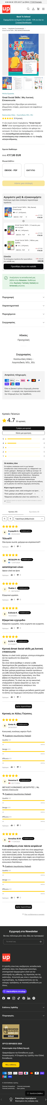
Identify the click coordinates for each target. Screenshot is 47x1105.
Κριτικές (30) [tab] (13, 512)
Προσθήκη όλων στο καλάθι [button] (23, 266)
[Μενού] (43, 8)
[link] (8, 212)
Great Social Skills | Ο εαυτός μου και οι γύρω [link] (27, 226)
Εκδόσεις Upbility (12, 1083)
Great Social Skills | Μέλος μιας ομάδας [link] (26, 241)
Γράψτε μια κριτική (23, 428)
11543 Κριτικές (36, 2)
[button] (38, 8)
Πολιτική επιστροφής (23, 1086)
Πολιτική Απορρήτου (8, 1086)
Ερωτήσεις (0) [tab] (34, 512)
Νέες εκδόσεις (10, 1065)
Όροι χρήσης (21, 1088)
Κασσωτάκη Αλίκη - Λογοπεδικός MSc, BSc (17, 115)
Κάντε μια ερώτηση (23, 433)
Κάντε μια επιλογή (23, 183)
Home (4, 28)
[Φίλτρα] (10, 518)
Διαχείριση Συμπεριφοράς (16, 28)
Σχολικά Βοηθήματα (23, 22)
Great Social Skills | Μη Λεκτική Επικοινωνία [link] (24, 208)
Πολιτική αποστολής (8, 1088)
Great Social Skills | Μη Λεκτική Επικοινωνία (16, 30)
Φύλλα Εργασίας (8, 93)
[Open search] (4, 518)
